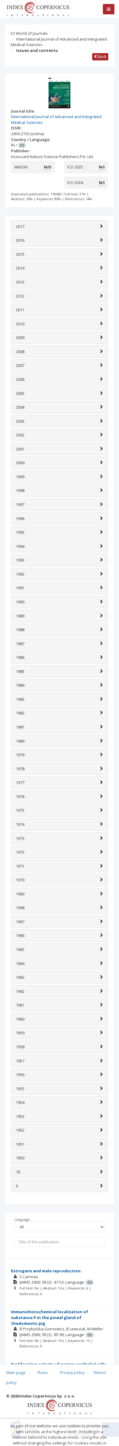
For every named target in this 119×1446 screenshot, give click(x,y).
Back (101, 56)
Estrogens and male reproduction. (46, 1271)
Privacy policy (72, 1372)
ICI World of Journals (29, 33)
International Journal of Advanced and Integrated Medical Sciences (59, 42)
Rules (43, 1372)
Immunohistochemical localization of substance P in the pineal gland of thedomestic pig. (49, 1317)
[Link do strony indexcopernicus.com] (59, 1406)
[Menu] (108, 9)
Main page (16, 1372)
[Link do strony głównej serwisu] (38, 8)
